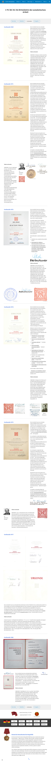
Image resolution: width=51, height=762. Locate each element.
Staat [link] (23, 1)
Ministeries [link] (38, 1)
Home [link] (18, 1)
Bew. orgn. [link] (30, 1)
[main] (25, 11)
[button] (49, 1)
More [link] (45, 1)
